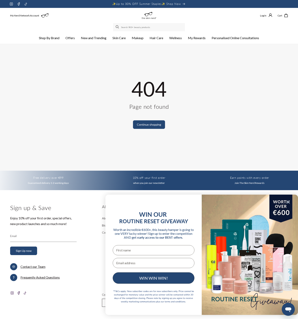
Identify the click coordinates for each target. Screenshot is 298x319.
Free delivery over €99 (48, 177)
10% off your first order (149, 177)
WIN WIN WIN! (153, 278)
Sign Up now (24, 250)
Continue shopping (149, 124)
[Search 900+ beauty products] (117, 27)
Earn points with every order (249, 177)
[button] (49, 38)
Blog (105, 225)
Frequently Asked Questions (40, 277)
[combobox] (149, 27)
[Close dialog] (288, 202)
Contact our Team (32, 266)
